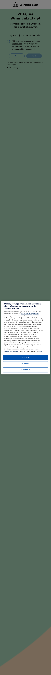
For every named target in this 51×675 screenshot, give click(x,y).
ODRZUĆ (25, 364)
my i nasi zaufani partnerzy (29, 314)
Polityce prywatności (11, 351)
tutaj (40, 351)
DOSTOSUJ (25, 370)
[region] (25, 337)
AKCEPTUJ (25, 357)
